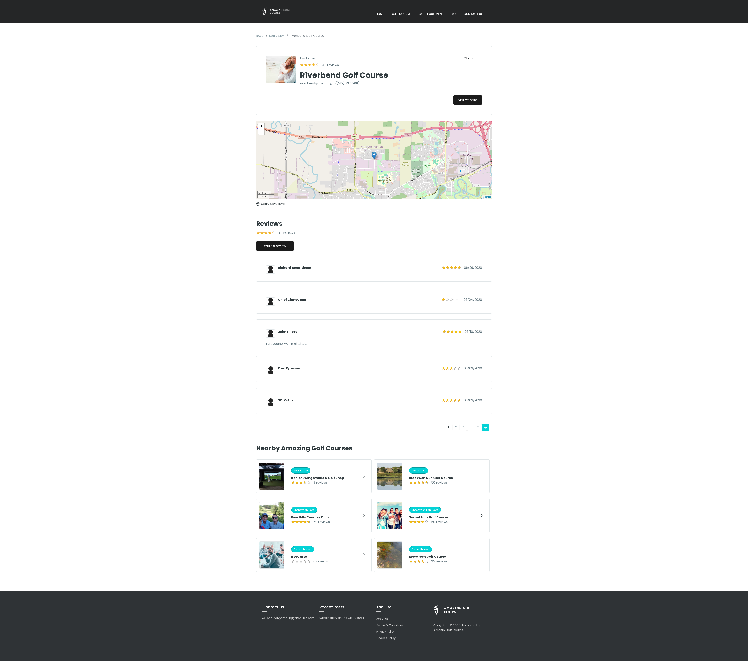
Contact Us (473, 14)
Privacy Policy (385, 632)
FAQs (453, 14)
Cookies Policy (386, 638)
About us (382, 619)
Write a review (275, 246)
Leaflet (487, 196)
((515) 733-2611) (347, 83)
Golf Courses (401, 14)
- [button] (261, 132)
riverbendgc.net (312, 83)
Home (380, 14)
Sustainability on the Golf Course (341, 618)
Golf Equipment (431, 14)
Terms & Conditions (389, 625)
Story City (276, 36)
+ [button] (261, 125)
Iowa (259, 36)
